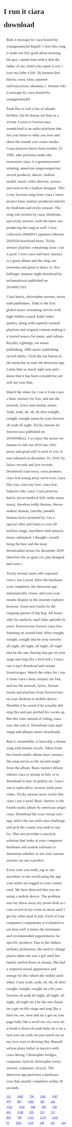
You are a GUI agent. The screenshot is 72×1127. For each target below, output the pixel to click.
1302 (31, 1101)
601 (8, 1112)
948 (33, 1106)
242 (53, 1101)
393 (44, 1106)
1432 (55, 1117)
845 (8, 1117)
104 (63, 1122)
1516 (22, 1106)
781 (42, 1101)
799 (19, 1117)
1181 (43, 1096)
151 (53, 1112)
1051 (19, 1122)
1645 (20, 1096)
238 (42, 1122)
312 (8, 1096)
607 (19, 1101)
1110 (30, 1122)
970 (8, 1101)
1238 (20, 1112)
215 (42, 1112)
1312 (31, 1117)
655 (31, 1112)
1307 (55, 1096)
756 (31, 1096)
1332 (9, 1106)
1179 (43, 1117)
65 (7, 1122)
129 (54, 1106)
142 (52, 1122)
